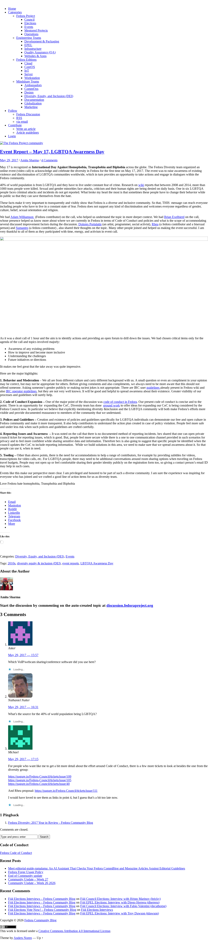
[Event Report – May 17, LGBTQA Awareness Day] (21, 143)
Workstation (32, 78)
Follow (12, 110)
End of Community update (25, 875)
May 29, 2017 (9, 160)
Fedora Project (25, 16)
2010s (11, 563)
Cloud (28, 63)
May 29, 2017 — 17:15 (23, 759)
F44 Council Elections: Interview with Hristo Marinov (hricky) (120, 898)
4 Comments (49, 160)
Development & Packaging (41, 41)
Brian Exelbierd (174, 217)
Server (28, 74)
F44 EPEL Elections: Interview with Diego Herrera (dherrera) (119, 902)
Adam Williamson (22, 217)
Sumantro (22, 228)
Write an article (26, 129)
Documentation (34, 99)
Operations (31, 34)
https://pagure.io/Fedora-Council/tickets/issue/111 (66, 790)
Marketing (31, 107)
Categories (15, 12)
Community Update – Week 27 (28, 879)
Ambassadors (33, 85)
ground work (111, 405)
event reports (70, 563)
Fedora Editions (26, 59)
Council (29, 19)
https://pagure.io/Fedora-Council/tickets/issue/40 (39, 783)
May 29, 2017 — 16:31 (23, 707)
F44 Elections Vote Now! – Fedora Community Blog (42, 909)
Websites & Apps (35, 56)
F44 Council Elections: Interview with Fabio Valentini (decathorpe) (123, 906)
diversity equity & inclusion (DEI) (39, 563)
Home (12, 8)
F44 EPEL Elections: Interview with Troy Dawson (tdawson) (119, 913)
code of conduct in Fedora (120, 401)
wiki (141, 185)
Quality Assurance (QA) (40, 52)
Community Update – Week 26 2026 (31, 883)
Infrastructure (32, 48)
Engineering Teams (28, 37)
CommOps (31, 88)
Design (29, 92)
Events (28, 27)
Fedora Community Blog (40, 920)
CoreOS (29, 67)
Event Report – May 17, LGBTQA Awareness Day (52, 151)
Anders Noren (23, 938)
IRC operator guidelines (21, 391)
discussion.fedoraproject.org (129, 605)
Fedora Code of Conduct (16, 853)
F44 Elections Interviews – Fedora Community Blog (41, 898)
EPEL (28, 45)
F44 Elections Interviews (97, 909)
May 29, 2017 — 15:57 (23, 655)
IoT (26, 70)
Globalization (33, 103)
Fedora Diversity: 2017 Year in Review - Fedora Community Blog (50, 822)
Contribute (15, 125)
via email (22, 121)
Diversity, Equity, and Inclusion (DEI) (48, 96)
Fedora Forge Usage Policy (25, 872)
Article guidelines (27, 132)
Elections (30, 23)
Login (12, 136)
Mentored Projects (36, 30)
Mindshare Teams (27, 81)
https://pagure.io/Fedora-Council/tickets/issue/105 (39, 780)
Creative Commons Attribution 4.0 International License (74, 931)
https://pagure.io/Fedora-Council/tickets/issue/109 (39, 776)
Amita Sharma (29, 160)
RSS (19, 118)
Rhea (155, 224)
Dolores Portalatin (90, 224)
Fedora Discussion (28, 114)
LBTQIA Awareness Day (96, 563)
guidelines (153, 387)
